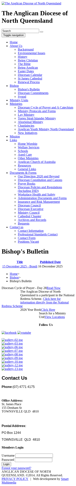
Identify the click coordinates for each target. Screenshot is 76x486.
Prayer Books (26, 183)
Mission (15, 136)
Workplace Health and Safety (36, 194)
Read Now (54, 288)
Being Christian (28, 60)
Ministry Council (29, 212)
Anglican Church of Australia (37, 162)
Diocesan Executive (30, 209)
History (22, 56)
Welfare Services (28, 147)
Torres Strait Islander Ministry (37, 118)
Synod (22, 96)
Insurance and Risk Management (39, 201)
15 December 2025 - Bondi (19, 266)
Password (8, 459)
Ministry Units (19, 100)
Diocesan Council (29, 205)
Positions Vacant (28, 241)
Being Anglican (28, 67)
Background (26, 49)
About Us (16, 46)
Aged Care (25, 154)
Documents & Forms (23, 172)
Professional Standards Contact (38, 234)
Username (8, 455)
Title (20, 262)
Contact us (16, 227)
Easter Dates (26, 71)
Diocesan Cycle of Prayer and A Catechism (45, 107)
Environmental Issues (31, 53)
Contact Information (31, 230)
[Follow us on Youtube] (24, 332)
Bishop (14, 85)
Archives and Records (32, 220)
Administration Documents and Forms (42, 198)
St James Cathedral (30, 78)
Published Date (50, 262)
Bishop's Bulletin (29, 89)
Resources (24, 165)
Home (14, 42)
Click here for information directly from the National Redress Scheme (35, 302)
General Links (27, 169)
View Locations (55, 317)
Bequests (23, 223)
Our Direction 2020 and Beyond (38, 176)
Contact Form (26, 238)
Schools (23, 151)
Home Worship (27, 143)
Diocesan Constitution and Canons (40, 180)
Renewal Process (29, 82)
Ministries (16, 104)
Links (13, 140)
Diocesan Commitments (33, 93)
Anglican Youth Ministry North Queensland (46, 129)
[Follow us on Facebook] (9, 332)
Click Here (48, 309)
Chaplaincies (26, 125)
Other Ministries (28, 158)
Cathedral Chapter (29, 216)
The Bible (24, 64)
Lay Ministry (26, 114)
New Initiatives (27, 133)
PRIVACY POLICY (15, 479)
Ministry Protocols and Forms (37, 111)
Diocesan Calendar (30, 75)
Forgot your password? (16, 468)
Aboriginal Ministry (30, 122)
